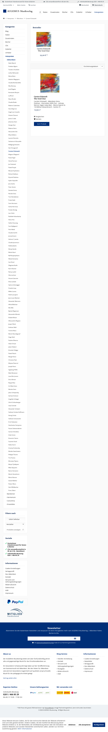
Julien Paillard (12, 347)
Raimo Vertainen (13, 471)
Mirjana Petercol (13, 363)
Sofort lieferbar (14, 519)
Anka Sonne (11, 435)
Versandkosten (49, 708)
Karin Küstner (12, 269)
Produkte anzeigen (13, 530)
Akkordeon (11, 60)
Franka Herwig (12, 210)
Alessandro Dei (12, 131)
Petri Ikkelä (11, 229)
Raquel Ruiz (11, 383)
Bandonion (11, 494)
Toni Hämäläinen (13, 197)
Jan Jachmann (12, 236)
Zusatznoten (9, 38)
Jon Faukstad (12, 164)
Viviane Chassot (13, 115)
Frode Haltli (11, 200)
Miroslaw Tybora (13, 461)
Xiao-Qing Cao (12, 109)
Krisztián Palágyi (13, 350)
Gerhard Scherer (13, 396)
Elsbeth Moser (12, 317)
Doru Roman (12, 379)
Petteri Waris (12, 484)
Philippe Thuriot (13, 454)
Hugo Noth (11, 337)
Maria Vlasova (12, 477)
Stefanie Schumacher (14, 419)
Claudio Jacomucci (13, 242)
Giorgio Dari (12, 125)
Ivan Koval (11, 262)
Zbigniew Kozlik (12, 265)
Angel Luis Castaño (14, 112)
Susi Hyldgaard (12, 226)
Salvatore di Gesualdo (14, 141)
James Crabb (12, 118)
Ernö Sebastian (12, 422)
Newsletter (88, 661)
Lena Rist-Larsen (13, 376)
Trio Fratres (11, 458)
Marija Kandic (12, 249)
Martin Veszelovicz (13, 474)
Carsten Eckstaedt (14, 151)
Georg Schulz (12, 415)
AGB (6, 590)
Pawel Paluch (12, 353)
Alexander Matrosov (14, 301)
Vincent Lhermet (13, 278)
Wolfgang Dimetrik (13, 145)
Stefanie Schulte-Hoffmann (16, 412)
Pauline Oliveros (13, 340)
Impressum (9, 593)
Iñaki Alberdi (12, 63)
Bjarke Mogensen (13, 311)
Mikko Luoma (12, 291)
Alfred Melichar (13, 304)
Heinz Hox (11, 220)
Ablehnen (71, 725)
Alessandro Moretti (14, 314)
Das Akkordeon (10, 574)
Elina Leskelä (12, 282)
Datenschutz (9, 587)
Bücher (7, 42)
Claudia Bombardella (14, 83)
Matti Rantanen (12, 373)
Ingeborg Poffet (13, 370)
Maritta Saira (12, 389)
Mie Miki (10, 308)
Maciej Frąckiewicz (13, 171)
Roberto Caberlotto (14, 105)
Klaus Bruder (12, 99)
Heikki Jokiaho (12, 246)
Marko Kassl (12, 252)
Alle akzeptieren (84, 725)
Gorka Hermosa (13, 207)
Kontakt (8, 577)
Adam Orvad (12, 344)
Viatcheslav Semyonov (15, 425)
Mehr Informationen (25, 729)
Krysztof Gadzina (13, 177)
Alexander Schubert (14, 409)
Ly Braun (11, 96)
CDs (6, 46)
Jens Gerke (11, 184)
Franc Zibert (12, 490)
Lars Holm (11, 213)
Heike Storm (12, 445)
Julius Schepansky (13, 392)
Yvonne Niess (12, 330)
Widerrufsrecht (10, 585)
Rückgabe (61, 669)
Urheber (8, 53)
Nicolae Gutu (12, 193)
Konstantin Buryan (13, 92)
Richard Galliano (13, 174)
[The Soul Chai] (43, 39)
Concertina (11, 501)
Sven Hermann (12, 203)
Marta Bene (11, 76)
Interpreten (9, 56)
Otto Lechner (12, 275)
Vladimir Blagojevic (14, 79)
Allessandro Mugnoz (14, 321)
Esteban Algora (12, 66)
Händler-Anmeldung (65, 659)
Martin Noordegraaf (14, 334)
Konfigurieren (99, 725)
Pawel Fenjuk (12, 167)
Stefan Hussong (13, 223)
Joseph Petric (12, 366)
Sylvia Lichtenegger (14, 285)
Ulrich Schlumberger (14, 402)
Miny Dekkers (12, 135)
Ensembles (11, 504)
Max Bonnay (12, 86)
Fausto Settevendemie (15, 428)
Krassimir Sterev (13, 438)
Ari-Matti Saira (12, 386)
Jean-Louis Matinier (14, 298)
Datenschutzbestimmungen (45, 643)
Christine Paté (12, 360)
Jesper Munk (12, 324)
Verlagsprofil (9, 571)
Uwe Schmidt (12, 406)
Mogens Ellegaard (13, 154)
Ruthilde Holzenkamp (14, 216)
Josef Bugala (12, 89)
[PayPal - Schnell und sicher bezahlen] (15, 602)
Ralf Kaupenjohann (13, 255)
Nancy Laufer (12, 272)
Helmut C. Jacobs (13, 239)
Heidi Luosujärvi (13, 295)
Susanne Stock (12, 441)
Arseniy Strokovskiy (14, 448)
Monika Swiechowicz (14, 451)
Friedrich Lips (12, 288)
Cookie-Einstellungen (12, 568)
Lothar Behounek (13, 73)
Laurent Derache (13, 138)
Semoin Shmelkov (13, 432)
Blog (6, 31)
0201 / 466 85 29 (11, 694)
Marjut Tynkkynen (13, 464)
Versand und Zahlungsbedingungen (13, 581)
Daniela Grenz (12, 190)
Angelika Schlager (13, 399)
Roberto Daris (12, 128)
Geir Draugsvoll (13, 148)
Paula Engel (11, 158)
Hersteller (10, 524)
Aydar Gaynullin (13, 180)
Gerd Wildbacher (13, 487)
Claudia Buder (12, 102)
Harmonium (11, 497)
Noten (7, 35)
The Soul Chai (43, 50)
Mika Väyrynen (12, 467)
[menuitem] (97, 5)
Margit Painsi (12, 357)
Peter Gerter (12, 187)
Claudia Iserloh (12, 233)
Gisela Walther (12, 481)
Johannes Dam (12, 122)
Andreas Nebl (12, 327)
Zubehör (8, 49)
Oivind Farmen (12, 161)
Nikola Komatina (13, 259)
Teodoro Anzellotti (13, 70)
